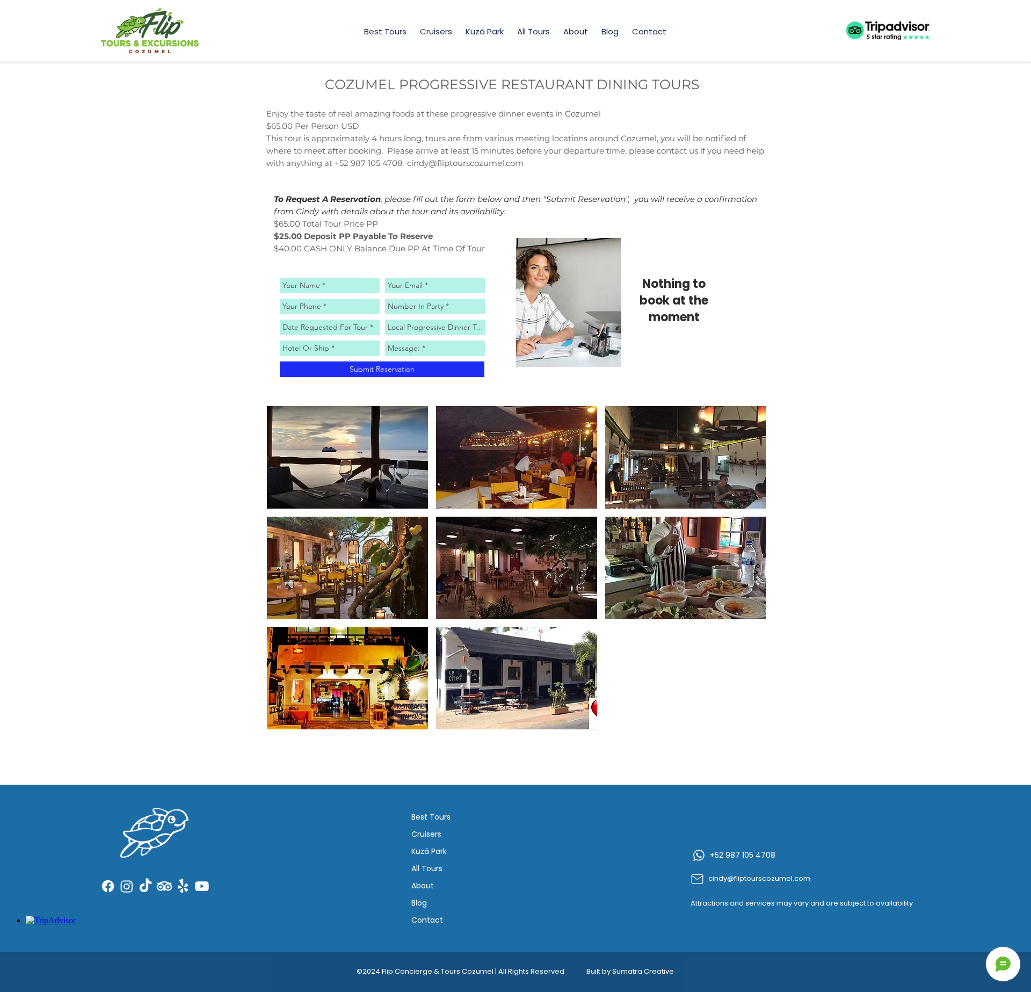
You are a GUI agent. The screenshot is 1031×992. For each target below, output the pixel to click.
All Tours (426, 868)
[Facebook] (108, 886)
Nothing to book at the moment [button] (674, 300)
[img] (568, 302)
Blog (419, 902)
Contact (427, 920)
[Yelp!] (183, 886)
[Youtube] (202, 886)
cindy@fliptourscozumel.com (465, 163)
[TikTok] (145, 886)
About (422, 885)
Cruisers (426, 834)
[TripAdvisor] (164, 886)
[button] (347, 457)
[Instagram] (127, 886)
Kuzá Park (429, 851)
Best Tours (431, 817)
